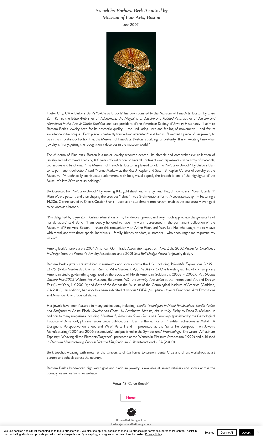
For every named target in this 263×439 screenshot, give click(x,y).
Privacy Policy (153, 434)
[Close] (258, 432)
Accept (246, 432)
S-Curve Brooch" (136, 383)
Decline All (227, 432)
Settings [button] (209, 432)
